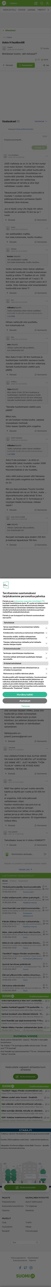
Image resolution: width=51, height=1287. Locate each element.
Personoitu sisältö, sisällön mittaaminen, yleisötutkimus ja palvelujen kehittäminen (20, 637)
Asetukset (24, 700)
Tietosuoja (25, 706)
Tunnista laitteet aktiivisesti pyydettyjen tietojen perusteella (22, 658)
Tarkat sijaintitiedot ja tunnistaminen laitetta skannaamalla (21, 628)
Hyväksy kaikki (25, 694)
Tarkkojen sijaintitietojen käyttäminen (18, 653)
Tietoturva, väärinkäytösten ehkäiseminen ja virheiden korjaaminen (21, 668)
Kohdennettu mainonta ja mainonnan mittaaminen (23, 633)
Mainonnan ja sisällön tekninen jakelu (18, 673)
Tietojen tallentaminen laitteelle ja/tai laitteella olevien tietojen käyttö (22, 643)
